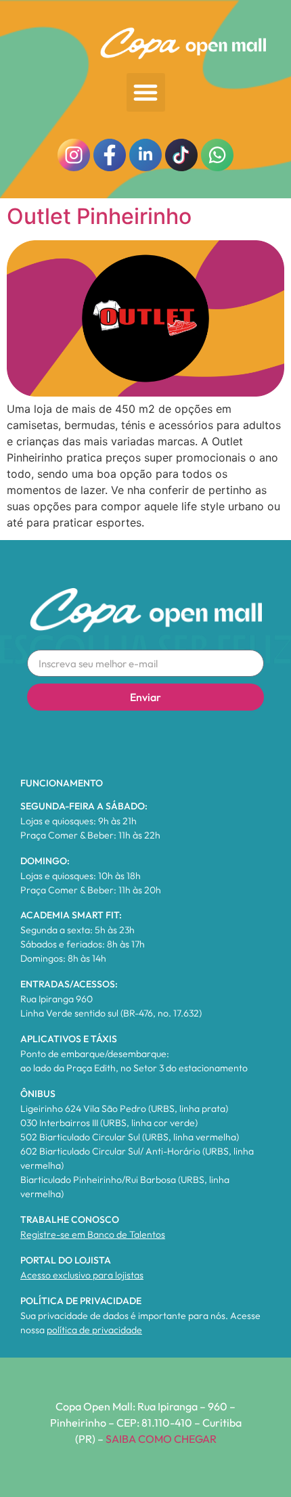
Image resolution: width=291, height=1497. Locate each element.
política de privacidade (94, 1330)
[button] (146, 92)
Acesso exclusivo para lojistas (81, 1275)
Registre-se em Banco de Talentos (92, 1234)
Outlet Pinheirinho (99, 216)
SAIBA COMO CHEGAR (161, 1439)
